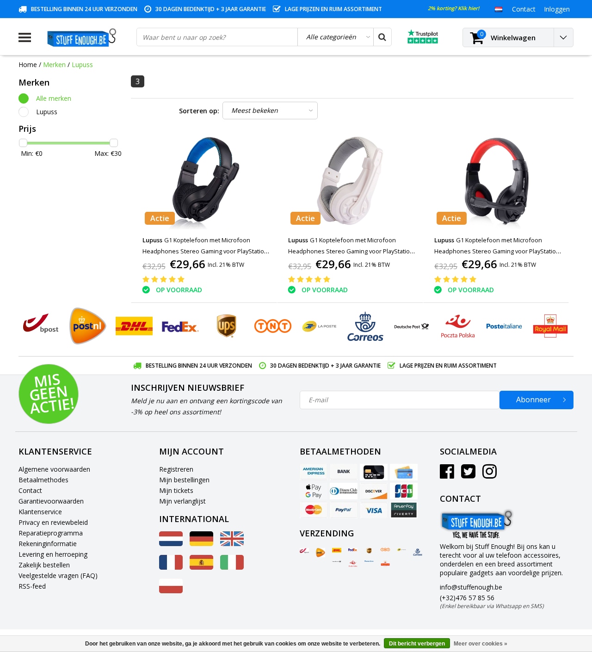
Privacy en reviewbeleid (53, 522)
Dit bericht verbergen (417, 643)
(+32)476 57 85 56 (492, 601)
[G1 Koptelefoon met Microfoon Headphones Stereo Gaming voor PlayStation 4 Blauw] (204, 180)
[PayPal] (344, 510)
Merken (54, 64)
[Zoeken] (382, 37)
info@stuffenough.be (471, 587)
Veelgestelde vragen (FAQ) (58, 575)
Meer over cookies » (480, 643)
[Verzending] (304, 551)
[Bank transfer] (344, 472)
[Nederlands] (498, 9)
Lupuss (82, 64)
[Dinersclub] (344, 491)
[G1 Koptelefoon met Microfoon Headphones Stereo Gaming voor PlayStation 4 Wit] (350, 180)
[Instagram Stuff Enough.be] (489, 474)
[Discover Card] (374, 491)
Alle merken (53, 98)
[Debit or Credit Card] (404, 472)
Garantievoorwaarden (51, 501)
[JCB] (404, 491)
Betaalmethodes (43, 479)
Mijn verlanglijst (182, 501)
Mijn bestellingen (184, 479)
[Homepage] (84, 37)
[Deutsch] (201, 543)
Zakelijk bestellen (44, 564)
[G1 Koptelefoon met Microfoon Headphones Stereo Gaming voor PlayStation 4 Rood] (496, 180)
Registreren (176, 469)
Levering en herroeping (52, 554)
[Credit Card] (374, 472)
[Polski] (171, 590)
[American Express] (313, 472)
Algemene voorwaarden (54, 469)
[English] (232, 543)
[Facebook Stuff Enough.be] (447, 474)
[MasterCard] (313, 510)
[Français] (171, 567)
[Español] (201, 567)
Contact (30, 490)
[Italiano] (232, 567)
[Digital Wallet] (313, 491)
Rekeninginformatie (47, 543)
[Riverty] (404, 510)
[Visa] (374, 510)
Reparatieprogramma (50, 533)
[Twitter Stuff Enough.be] (468, 474)
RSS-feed (32, 586)
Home (27, 64)
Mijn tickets (176, 490)
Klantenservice (40, 511)
